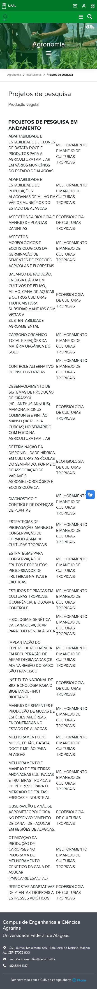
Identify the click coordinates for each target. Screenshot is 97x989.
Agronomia (48, 44)
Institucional (34, 75)
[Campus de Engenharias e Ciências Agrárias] (5, 17)
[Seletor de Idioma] (91, 27)
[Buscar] (90, 17)
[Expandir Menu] (80, 17)
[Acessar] (86, 27)
